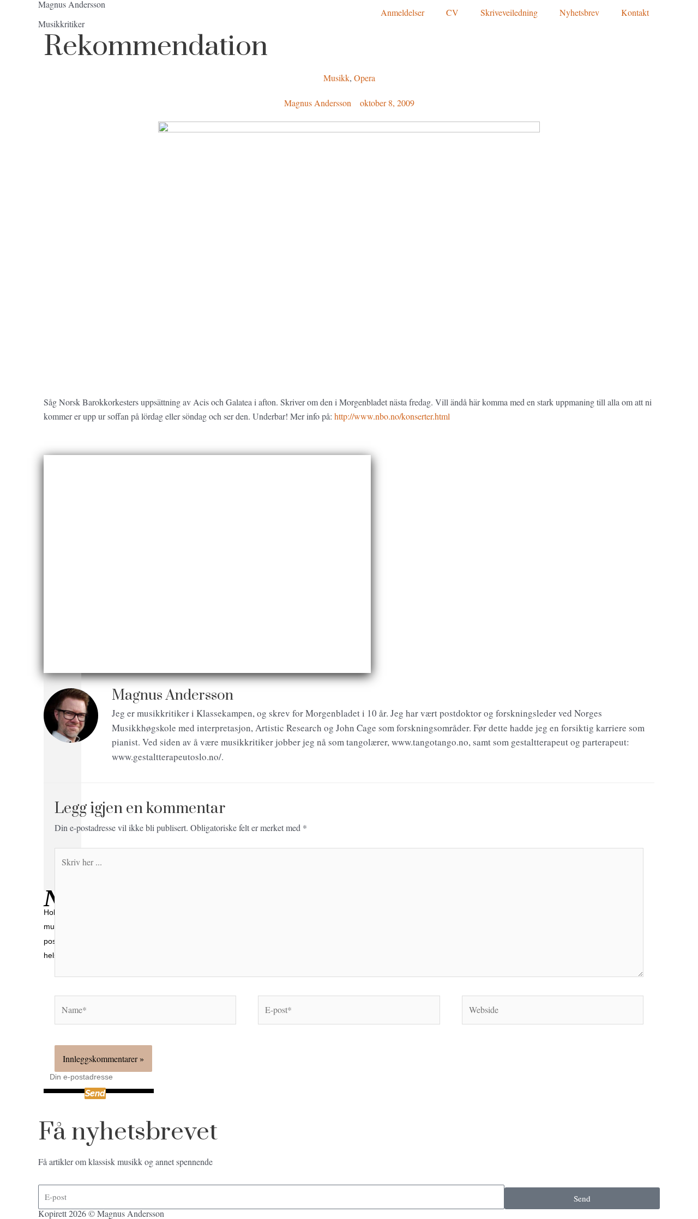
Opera (364, 77)
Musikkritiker (61, 23)
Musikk (336, 77)
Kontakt (635, 12)
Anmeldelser (402, 12)
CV (452, 12)
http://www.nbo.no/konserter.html (392, 416)
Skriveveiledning (509, 12)
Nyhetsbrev (579, 12)
